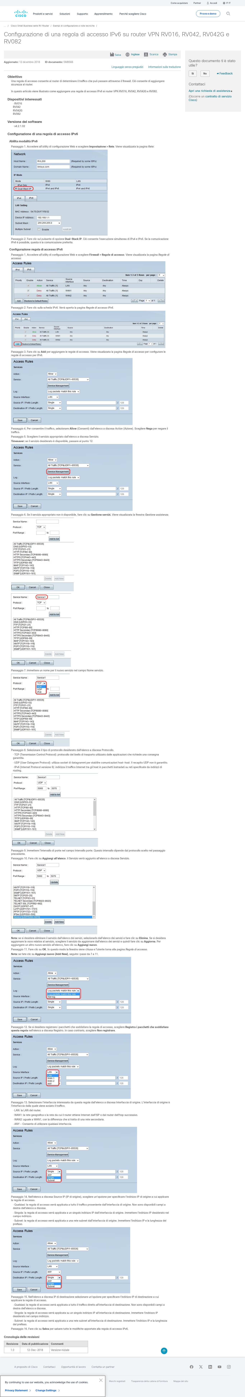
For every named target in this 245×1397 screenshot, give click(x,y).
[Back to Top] (164, 1351)
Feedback (226, 73)
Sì (193, 73)
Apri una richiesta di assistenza (209, 90)
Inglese (135, 54)
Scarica (154, 54)
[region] (52, 1386)
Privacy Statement (16, 1390)
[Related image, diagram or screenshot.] (59, 234)
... (5, 26)
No (205, 73)
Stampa (172, 54)
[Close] (101, 1380)
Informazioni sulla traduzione (164, 66)
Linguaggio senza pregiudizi (127, 66)
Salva (118, 54)
